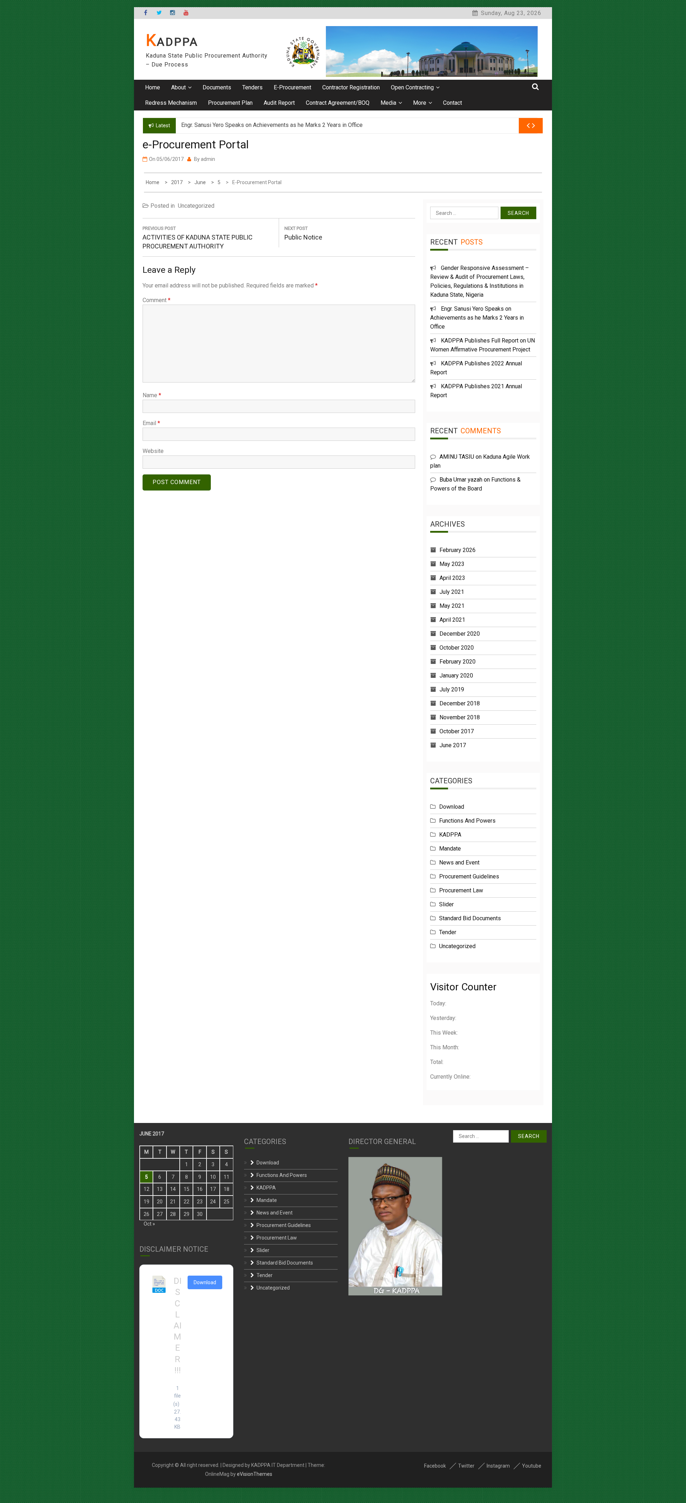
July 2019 (451, 689)
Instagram (498, 1466)
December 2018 (459, 703)
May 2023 (451, 564)
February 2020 (457, 661)
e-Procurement (292, 87)
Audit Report (279, 102)
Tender (447, 932)
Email (151, 423)
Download (451, 806)
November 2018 (459, 717)
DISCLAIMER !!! (178, 1325)
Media (388, 102)
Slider (446, 904)
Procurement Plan (230, 102)
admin (208, 159)
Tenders (252, 87)
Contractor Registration (351, 87)
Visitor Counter (463, 987)
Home (152, 87)
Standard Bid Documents (470, 918)
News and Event (459, 862)
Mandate (450, 848)
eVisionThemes (254, 1474)
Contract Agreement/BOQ (337, 102)
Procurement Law (461, 890)
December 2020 (459, 633)
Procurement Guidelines (469, 876)
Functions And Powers (467, 820)
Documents (217, 87)
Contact (452, 102)
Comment (156, 300)
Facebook (435, 1466)
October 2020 (456, 647)
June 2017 (452, 745)
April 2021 (452, 619)
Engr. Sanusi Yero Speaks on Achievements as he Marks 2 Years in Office (477, 317)
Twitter (466, 1466)
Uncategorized (196, 205)
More (419, 102)
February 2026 (457, 550)
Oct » (149, 1224)
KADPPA (172, 42)
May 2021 (451, 605)
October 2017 (456, 731)
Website (153, 451)
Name (152, 395)
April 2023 (452, 578)
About (178, 87)
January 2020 (456, 675)
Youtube (531, 1466)
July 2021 (451, 591)
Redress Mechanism (171, 102)
